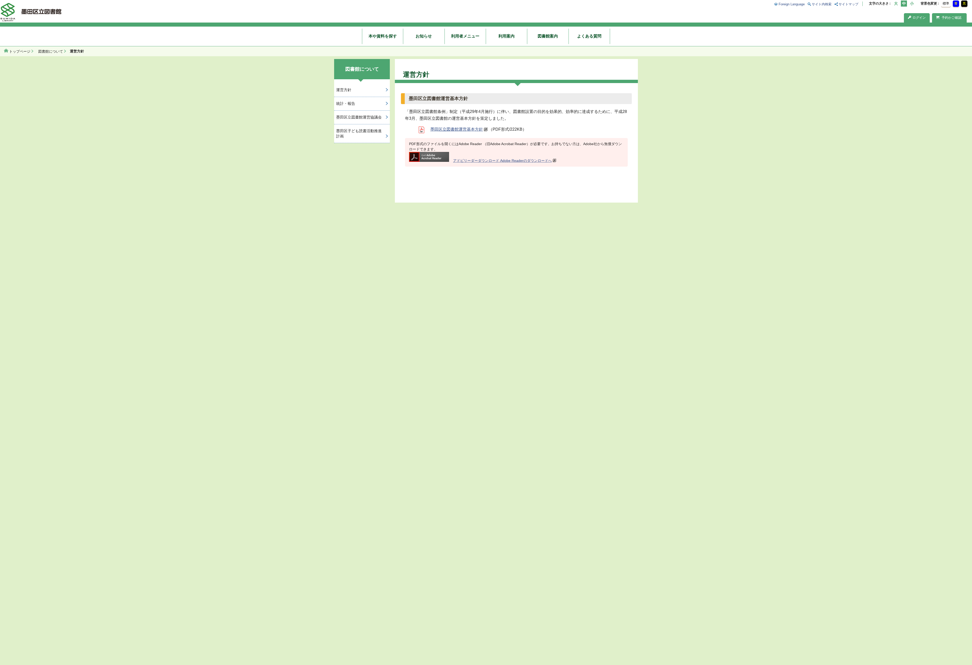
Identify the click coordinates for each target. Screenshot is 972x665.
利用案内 (506, 36)
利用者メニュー (465, 36)
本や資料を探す (383, 36)
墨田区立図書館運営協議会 (359, 117)
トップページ (19, 51)
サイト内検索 (822, 4)
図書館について (50, 51)
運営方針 (343, 90)
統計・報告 (345, 103)
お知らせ (424, 36)
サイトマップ (848, 4)
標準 (946, 3)
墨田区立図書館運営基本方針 (456, 129)
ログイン (919, 17)
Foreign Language (791, 4)
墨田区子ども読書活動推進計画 (359, 133)
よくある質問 (589, 36)
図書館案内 (548, 36)
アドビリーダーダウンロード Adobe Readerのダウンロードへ (502, 161)
